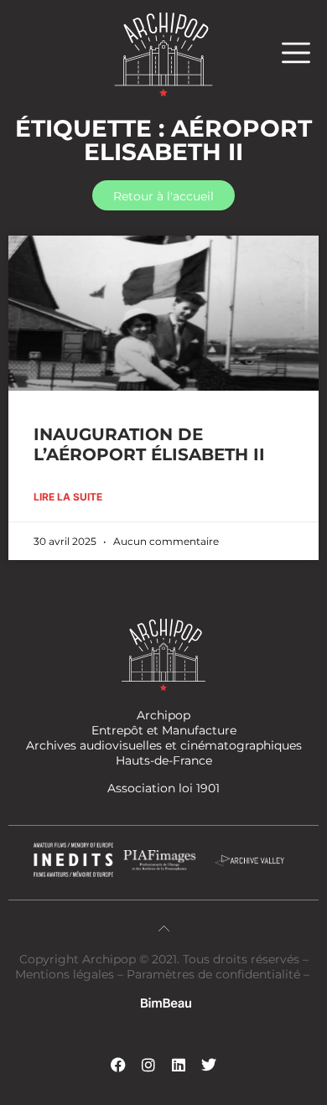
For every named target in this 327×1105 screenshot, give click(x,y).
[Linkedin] (179, 1065)
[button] (304, 52)
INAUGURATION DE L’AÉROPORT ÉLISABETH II (149, 444)
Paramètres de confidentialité (213, 974)
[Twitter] (209, 1065)
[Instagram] (148, 1065)
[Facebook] (118, 1065)
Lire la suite (68, 496)
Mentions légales (66, 974)
